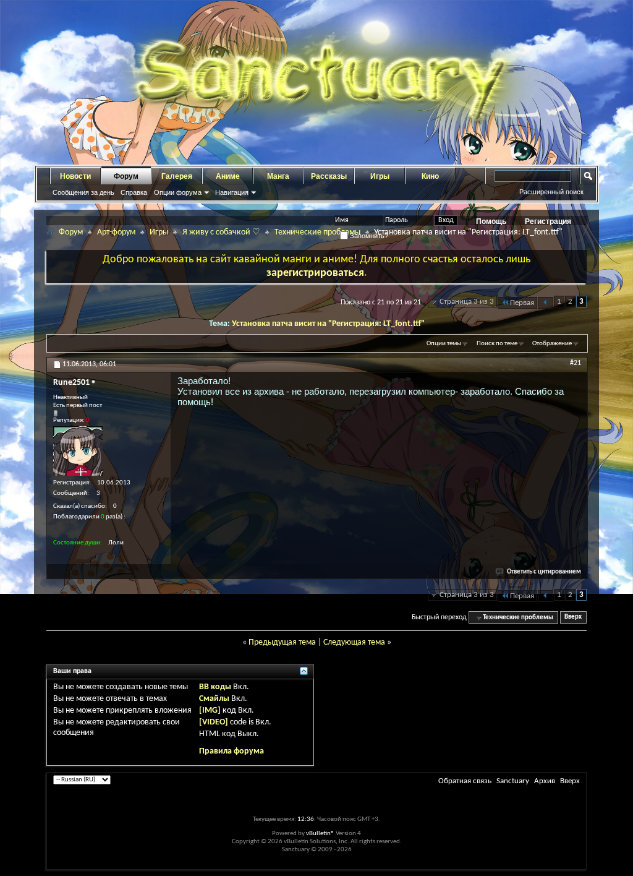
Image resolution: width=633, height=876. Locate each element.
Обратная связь (464, 781)
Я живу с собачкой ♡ (221, 232)
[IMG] (210, 710)
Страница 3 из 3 (467, 302)
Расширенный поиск (551, 191)
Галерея (176, 176)
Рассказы (329, 176)
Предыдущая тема (282, 642)
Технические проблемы (317, 232)
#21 (575, 363)
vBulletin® (320, 833)
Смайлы (214, 698)
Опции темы (444, 343)
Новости (75, 176)
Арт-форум (116, 232)
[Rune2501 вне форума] (78, 451)
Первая (522, 303)
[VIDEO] (213, 722)
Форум (126, 176)
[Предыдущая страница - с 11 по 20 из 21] (545, 303)
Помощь (491, 221)
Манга (278, 176)
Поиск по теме (497, 343)
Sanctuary (512, 781)
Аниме (228, 176)
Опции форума (178, 192)
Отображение (552, 343)
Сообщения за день (83, 192)
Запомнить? (368, 235)
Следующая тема (354, 642)
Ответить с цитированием (544, 572)
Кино (430, 176)
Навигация (232, 192)
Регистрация (548, 221)
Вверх (573, 617)
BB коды (215, 687)
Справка (134, 192)
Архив (544, 781)
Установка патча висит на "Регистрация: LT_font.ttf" (328, 323)
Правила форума (231, 751)
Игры (379, 176)
